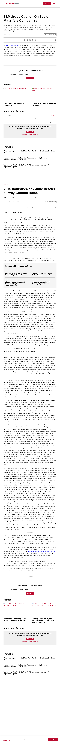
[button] (5, 4)
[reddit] (32, 40)
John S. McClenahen (11, 45)
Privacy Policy (6, 740)
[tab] (8, 115)
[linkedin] (27, 40)
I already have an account (30, 134)
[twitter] (30, 40)
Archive (6, 11)
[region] (30, 119)
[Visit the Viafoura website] (53, 122)
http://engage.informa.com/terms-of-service (41, 551)
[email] (35, 40)
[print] (55, 40)
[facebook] (24, 40)
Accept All (52, 739)
